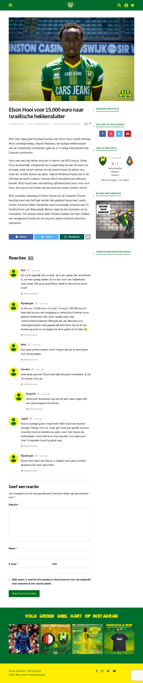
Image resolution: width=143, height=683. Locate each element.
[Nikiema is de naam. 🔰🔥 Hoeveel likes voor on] (24, 639)
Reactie (14, 504)
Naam (13, 548)
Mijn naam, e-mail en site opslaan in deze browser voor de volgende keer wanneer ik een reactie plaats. (51, 581)
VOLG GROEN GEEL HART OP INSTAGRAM (71, 616)
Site (54, 564)
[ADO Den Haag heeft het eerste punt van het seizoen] (56, 639)
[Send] (72, 237)
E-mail (13, 564)
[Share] (21, 237)
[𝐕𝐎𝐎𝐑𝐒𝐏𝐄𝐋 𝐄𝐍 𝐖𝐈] (119, 639)
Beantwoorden (30, 294)
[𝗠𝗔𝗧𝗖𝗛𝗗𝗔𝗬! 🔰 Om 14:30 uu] (87, 639)
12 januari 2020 (16, 124)
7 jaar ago (35, 270)
